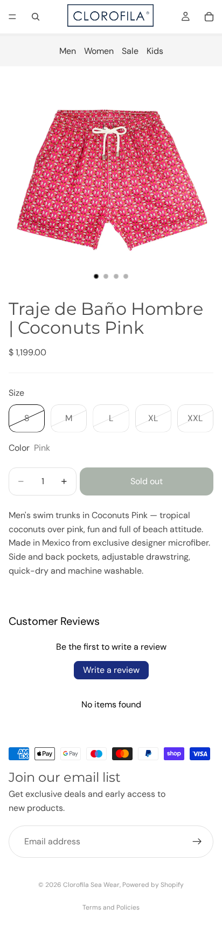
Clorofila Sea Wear (91, 884)
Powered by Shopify (153, 884)
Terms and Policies (111, 907)
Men (67, 51)
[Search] (35, 17)
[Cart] (209, 17)
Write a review (111, 670)
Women (99, 51)
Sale (130, 51)
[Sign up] (197, 841)
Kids (155, 51)
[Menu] (12, 16)
